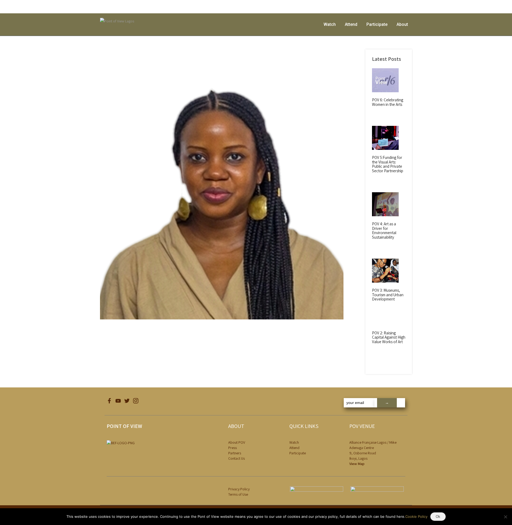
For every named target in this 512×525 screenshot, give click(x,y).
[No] (505, 516)
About (402, 24)
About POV (236, 442)
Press (232, 447)
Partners (234, 453)
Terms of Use (238, 494)
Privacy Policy (239, 489)
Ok (438, 517)
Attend (351, 24)
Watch (329, 24)
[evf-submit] (389, 402)
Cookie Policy (416, 516)
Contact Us (236, 458)
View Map (357, 463)
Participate (376, 24)
